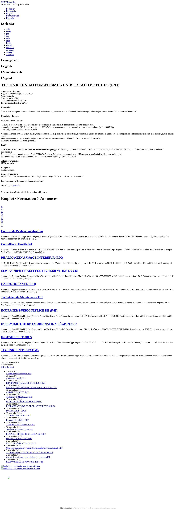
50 (2, 216)
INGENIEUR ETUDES (16, 337)
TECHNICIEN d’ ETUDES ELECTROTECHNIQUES (29, 452)
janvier (9, 45)
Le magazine (11, 11)
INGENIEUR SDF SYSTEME (19, 439)
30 (2, 212)
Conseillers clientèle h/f (16, 244)
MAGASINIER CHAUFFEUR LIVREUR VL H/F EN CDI (39, 270)
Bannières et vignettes (34, 489)
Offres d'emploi (7, 367)
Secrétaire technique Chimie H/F (19, 429)
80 (2, 223)
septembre (10, 54)
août (8, 29)
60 (2, 218)
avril (8, 38)
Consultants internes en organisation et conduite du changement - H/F (34, 448)
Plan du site (13, 496)
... (2, 225)
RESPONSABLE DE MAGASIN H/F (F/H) (24, 462)
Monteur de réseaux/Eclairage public (21, 443)
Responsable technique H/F (17, 420)
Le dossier (10, 9)
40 (2, 214)
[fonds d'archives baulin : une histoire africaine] (20, 466)
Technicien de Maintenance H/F (22, 297)
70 (2, 221)
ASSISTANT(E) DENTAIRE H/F (20, 425)
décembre (10, 48)
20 (2, 209)
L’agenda (10, 18)
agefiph (16, 185)
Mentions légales (15, 489)
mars (8, 41)
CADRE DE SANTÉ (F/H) (18, 284)
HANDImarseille (8, 2)
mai (7, 36)
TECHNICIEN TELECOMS (20, 350)
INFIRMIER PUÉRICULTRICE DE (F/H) (29, 310)
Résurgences (109, 478)
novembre (10, 50)
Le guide (9, 13)
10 (2, 207)
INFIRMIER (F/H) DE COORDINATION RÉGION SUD (39, 323)
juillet (8, 31)
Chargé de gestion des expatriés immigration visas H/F (28, 457)
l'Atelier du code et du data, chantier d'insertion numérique (94, 508)
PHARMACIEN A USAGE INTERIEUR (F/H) (32, 257)
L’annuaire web (12, 16)
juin (7, 34)
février (8, 43)
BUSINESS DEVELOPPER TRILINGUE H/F (26, 434)
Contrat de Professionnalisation (22, 231)
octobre (9, 52)
